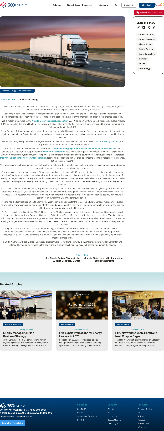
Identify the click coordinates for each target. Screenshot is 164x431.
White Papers (143, 423)
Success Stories (145, 409)
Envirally (81, 413)
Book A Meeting (114, 420)
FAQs (140, 413)
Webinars (142, 427)
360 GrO (81, 420)
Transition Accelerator (54, 151)
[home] (13, 5)
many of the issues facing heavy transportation (23, 157)
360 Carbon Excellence (87, 416)
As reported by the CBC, (108, 141)
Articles (141, 416)
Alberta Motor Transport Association (50, 121)
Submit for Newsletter (12, 423)
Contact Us (129, 5)
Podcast (141, 420)
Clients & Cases (73, 5)
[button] (58, 5)
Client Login (146, 5)
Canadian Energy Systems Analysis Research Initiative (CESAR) (84, 148)
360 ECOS (81, 409)
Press (110, 413)
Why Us (111, 409)
